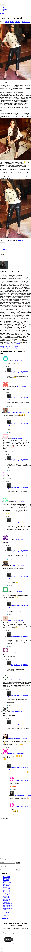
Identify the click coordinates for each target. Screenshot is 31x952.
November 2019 (7, 890)
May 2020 (6, 886)
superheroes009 (12, 738)
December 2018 (7, 903)
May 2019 (6, 896)
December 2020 (7, 883)
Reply (21, 360)
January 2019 (6, 902)
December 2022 (7, 878)
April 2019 (6, 897)
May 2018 (6, 914)
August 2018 (6, 909)
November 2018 (7, 905)
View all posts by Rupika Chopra (15, 343)
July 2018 (5, 911)
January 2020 (6, 888)
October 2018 (6, 906)
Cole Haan (20, 240)
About (5, 9)
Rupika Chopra (26, 22)
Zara (4, 240)
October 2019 (6, 891)
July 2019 (5, 894)
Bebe (11, 240)
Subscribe (8, 939)
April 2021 (6, 881)
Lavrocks (10, 620)
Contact (5, 11)
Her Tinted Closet (4, 2)
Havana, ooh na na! (9, 346)
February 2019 (7, 900)
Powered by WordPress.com (7, 918)
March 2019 (6, 899)
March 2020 (6, 887)
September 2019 (7, 893)
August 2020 (6, 884)
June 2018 (6, 912)
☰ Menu (3, 5)
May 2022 (6, 880)
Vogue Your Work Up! (8, 348)
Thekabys (11, 753)
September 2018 (7, 908)
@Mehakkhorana (13, 412)
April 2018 (6, 915)
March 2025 (6, 877)
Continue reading (15, 943)
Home (5, 8)
